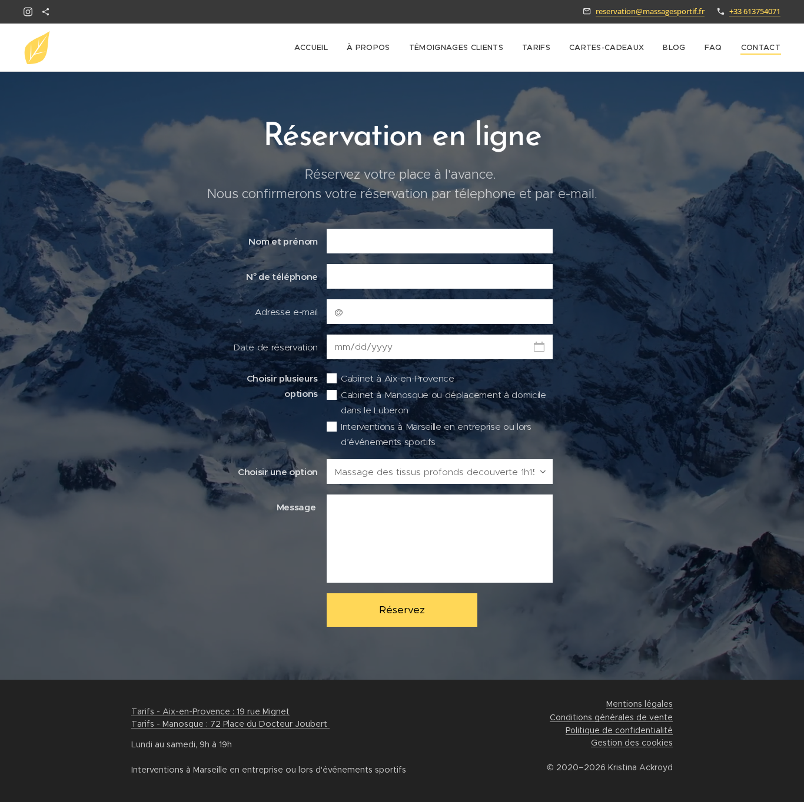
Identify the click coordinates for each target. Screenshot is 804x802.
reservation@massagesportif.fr (650, 11)
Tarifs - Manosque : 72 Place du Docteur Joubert (230, 724)
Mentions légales (639, 704)
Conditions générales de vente (611, 717)
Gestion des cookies (632, 742)
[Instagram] (28, 12)
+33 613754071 (754, 11)
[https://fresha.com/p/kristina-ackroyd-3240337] (45, 12)
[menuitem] (314, 47)
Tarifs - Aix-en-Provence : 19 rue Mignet (210, 711)
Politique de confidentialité (619, 730)
